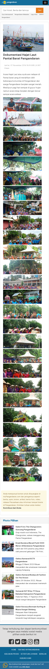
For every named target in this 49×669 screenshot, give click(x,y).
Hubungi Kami (25, 658)
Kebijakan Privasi (11, 654)
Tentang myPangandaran (28, 650)
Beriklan (42, 654)
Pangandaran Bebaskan (22, 14)
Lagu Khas (34, 14)
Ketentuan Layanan (29, 654)
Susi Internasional (7, 14)
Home (13, 650)
